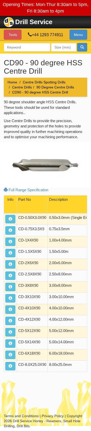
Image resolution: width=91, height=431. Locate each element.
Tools (13, 35)
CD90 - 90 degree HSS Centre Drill (40, 92)
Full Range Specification (28, 190)
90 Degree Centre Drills (55, 87)
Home (12, 82)
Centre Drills (22, 87)
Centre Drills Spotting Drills (44, 82)
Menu (78, 35)
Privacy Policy (53, 416)
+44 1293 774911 (47, 35)
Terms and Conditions (21, 416)
